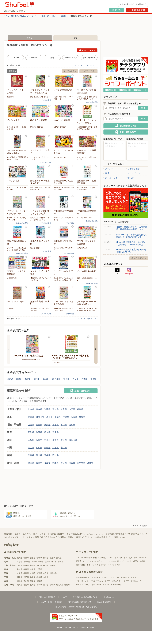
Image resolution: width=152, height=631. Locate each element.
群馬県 (82, 417)
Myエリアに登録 (87, 50)
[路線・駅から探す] (81, 390)
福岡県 (31, 463)
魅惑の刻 (10, 97)
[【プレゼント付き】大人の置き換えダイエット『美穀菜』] (87, 292)
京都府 (47, 440)
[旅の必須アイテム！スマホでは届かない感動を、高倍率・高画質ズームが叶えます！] (64, 262)
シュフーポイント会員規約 (51, 602)
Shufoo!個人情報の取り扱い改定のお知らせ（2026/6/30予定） (131, 243)
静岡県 (39, 432)
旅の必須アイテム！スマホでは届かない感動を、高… (63, 279)
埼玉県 (49, 417)
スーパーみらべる (122, 577)
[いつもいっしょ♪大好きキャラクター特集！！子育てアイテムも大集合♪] (87, 81)
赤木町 (84, 379)
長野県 (39, 424)
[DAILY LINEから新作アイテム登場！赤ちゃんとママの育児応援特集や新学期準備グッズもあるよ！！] (64, 292)
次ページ (92, 65)
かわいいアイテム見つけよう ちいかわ (17, 219)
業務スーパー (81, 577)
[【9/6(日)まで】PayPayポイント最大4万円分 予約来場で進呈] (40, 262)
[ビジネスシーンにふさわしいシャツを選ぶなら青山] (17, 232)
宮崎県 (72, 463)
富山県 (55, 424)
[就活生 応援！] (40, 232)
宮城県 (55, 409)
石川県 (64, 424)
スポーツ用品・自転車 (136, 561)
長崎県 (63, 16)
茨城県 (66, 417)
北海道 (31, 409)
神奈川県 (40, 417)
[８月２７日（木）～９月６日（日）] (17, 171)
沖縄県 (90, 463)
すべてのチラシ (70, 71)
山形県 (72, 409)
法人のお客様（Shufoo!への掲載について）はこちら (76, 607)
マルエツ (99, 581)
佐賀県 (39, 463)
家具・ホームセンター (137, 558)
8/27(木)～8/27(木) (60, 157)
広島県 (39, 447)
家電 (52, 58)
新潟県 (47, 424)
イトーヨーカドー (83, 581)
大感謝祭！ (11, 308)
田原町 (46, 379)
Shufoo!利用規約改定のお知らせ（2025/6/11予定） (131, 250)
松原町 (66, 379)
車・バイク (121, 561)
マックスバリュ (108, 577)
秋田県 (64, 409)
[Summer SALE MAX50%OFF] (64, 232)
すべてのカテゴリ (88, 71)
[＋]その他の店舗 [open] (45, 100)
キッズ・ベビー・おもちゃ (105, 561)
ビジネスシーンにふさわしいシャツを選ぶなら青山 (17, 249)
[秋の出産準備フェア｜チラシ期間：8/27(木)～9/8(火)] (87, 171)
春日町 (75, 379)
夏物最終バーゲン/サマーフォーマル (40, 309)
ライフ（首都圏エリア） (133, 581)
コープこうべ (89, 585)
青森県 (39, 409)
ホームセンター (89, 58)
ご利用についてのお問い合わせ (85, 597)
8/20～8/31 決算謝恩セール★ (87, 279)
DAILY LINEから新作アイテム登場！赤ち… (63, 309)
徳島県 (31, 455)
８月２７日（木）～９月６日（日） (17, 188)
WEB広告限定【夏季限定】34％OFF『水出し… (17, 158)
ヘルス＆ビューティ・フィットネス (105, 565)
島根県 (55, 447)
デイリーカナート (114, 585)
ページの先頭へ (140, 526)
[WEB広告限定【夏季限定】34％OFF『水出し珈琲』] (17, 141)
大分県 (64, 463)
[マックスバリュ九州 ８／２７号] (40, 141)
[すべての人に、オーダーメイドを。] (64, 202)
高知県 (55, 455)
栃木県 (74, 417)
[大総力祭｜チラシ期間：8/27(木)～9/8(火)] (64, 171)
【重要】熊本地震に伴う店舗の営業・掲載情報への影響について (131, 228)
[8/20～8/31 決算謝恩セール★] (87, 262)
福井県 (72, 424)
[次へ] (96, 349)
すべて (131, 178)
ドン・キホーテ (94, 577)
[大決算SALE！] (87, 232)
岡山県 (31, 447)
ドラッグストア (70, 58)
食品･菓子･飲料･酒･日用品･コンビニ (99, 558)
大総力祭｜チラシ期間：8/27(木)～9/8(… (64, 188)
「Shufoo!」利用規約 (46, 597)
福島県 (80, 409)
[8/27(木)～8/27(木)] (64, 141)
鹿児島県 (81, 463)
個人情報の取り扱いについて (79, 602)
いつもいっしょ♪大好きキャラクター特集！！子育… (87, 98)
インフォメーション (84, 218)
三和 (104, 585)
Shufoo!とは (109, 597)
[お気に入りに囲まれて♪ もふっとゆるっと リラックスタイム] (40, 202)
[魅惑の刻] (17, 81)
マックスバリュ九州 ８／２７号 (40, 158)
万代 (93, 581)
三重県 (55, 432)
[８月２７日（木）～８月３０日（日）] (64, 81)
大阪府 (31, 440)
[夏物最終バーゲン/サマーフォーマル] (40, 292)
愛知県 (31, 432)
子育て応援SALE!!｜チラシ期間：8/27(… (40, 188)
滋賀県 (55, 440)
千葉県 (57, 417)
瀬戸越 (10, 379)
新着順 (10, 71)
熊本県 (55, 463)
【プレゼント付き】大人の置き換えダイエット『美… (86, 309)
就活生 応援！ (35, 248)
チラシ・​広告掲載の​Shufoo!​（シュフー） (20, 16)
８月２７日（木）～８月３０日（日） (63, 98)
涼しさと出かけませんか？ (40, 97)
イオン (133, 577)
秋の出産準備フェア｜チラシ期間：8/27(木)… (86, 188)
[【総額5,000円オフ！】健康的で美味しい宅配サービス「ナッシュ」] (87, 111)
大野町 (19, 379)
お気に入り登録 (26, 75)
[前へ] (8, 349)
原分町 (37, 379)
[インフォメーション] (87, 202)
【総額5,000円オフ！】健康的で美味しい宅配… (87, 128)
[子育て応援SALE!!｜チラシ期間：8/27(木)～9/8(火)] (40, 171)
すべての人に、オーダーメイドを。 (63, 219)
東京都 (31, 417)
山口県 (64, 447)
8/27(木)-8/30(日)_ (37, 127)
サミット (79, 585)
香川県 (39, 455)
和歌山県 (73, 440)
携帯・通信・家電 (83, 565)
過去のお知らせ (138, 258)
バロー (99, 585)
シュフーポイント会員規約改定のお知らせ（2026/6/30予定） (131, 235)
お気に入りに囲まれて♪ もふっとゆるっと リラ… (40, 219)
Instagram (129, 271)
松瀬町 (94, 379)
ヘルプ (64, 597)
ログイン (116, 10)
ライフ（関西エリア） (113, 581)
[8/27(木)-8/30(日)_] (40, 111)
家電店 (78, 561)
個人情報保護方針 (104, 602)
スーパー (15, 58)
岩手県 (47, 409)
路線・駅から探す (49, 16)
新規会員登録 (137, 10)
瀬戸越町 (56, 379)
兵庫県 (39, 440)
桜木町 (28, 379)
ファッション (33, 58)
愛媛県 (47, 455)
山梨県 (31, 424)
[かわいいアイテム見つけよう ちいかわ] (17, 202)
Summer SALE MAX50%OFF (64, 249)
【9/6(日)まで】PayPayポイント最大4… (40, 279)
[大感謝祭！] (17, 292)
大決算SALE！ (82, 248)
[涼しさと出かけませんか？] (40, 81)
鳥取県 (47, 447)
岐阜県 (47, 432)
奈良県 (64, 440)
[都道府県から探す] (125, 125)
